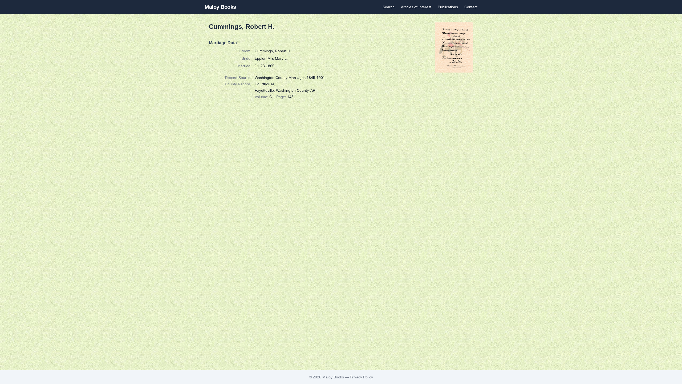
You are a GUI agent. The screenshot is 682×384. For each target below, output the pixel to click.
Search (389, 7)
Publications (448, 7)
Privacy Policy (361, 377)
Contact (470, 7)
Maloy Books (220, 7)
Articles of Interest (416, 7)
